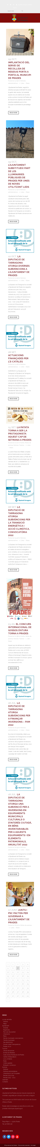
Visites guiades (7, 1063)
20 (8, 980)
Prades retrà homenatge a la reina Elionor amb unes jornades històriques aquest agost (17, 1107)
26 (13, 984)
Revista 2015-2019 (8, 1075)
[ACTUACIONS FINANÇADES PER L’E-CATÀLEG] (20, 336)
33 (23, 988)
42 (18, 996)
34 (28, 988)
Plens (5, 1036)
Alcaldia (5, 1028)
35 (8, 992)
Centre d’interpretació (9, 1057)
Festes (22, 442)
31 (13, 988)
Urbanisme (6, 1034)
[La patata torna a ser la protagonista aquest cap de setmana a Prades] (20, 415)
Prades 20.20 (7, 1046)
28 (23, 984)
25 (8, 984)
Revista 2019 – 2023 (9, 1077)
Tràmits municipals (9, 1040)
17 (18, 976)
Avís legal (33, 1145)
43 (23, 996)
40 (8, 996)
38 (23, 992)
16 (13, 976)
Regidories (6, 1030)
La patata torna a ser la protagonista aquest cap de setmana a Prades (19, 433)
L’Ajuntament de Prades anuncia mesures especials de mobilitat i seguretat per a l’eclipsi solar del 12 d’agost (18, 1094)
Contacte (5, 1081)
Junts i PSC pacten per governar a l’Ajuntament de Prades (18, 916)
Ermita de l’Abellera (9, 1052)
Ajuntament (5, 1025)
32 (18, 988)
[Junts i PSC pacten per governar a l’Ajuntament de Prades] (20, 894)
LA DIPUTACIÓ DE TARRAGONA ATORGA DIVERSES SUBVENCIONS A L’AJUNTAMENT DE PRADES (19, 266)
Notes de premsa (26, 925)
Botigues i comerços (9, 1065)
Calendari (5, 1079)
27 (18, 984)
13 (23, 972)
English (25, 4)
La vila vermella (7, 1019)
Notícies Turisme (19, 445)
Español (20, 4)
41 (13, 996)
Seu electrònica (8, 1042)
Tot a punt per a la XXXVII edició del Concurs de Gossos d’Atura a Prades (19, 1101)
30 (8, 988)
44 (28, 996)
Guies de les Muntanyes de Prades (13, 1055)
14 (28, 972)
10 (8, 972)
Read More (13, 112)
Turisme (4, 1048)
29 (28, 984)
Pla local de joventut (9, 1032)
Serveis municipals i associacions (13, 1038)
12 (18, 972)
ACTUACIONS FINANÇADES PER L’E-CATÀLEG (18, 358)
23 (23, 980)
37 (18, 992)
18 (23, 976)
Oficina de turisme (8, 1050)
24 (28, 980)
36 (13, 992)
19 (28, 976)
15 (8, 976)
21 (13, 980)
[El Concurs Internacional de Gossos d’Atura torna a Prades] (20, 598)
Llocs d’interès (7, 1059)
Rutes (5, 1061)
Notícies (4, 1067)
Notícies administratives (10, 1071)
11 (13, 972)
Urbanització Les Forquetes (11, 1073)
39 (28, 992)
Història (5, 1021)
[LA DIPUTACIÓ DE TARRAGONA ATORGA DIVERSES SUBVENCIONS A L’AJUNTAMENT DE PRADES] (20, 241)
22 (18, 980)
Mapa (5, 1023)
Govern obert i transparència (11, 1044)
